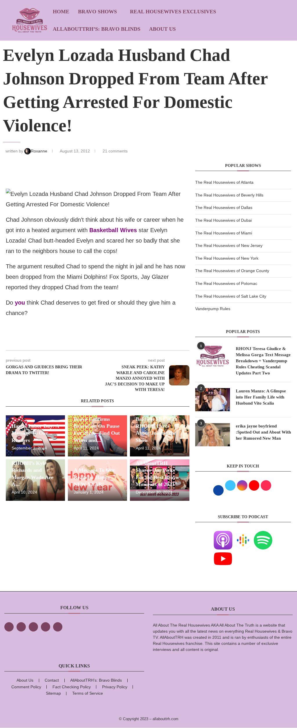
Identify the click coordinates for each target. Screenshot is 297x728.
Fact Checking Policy (71, 687)
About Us (162, 29)
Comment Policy (26, 687)
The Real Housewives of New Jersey (228, 245)
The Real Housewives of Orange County (232, 270)
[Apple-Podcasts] (223, 534)
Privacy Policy (114, 687)
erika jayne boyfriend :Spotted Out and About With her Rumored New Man (263, 432)
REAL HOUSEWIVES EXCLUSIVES (173, 11)
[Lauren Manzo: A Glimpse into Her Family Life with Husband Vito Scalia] (212, 399)
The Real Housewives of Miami (223, 233)
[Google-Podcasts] (243, 534)
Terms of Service (87, 693)
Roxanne (39, 151)
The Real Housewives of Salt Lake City (230, 296)
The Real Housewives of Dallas (223, 207)
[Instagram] (33, 626)
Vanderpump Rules (212, 308)
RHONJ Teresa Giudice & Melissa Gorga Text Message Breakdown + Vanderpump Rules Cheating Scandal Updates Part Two (263, 360)
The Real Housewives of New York (226, 258)
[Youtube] (223, 553)
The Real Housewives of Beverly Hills (229, 195)
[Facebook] (9, 626)
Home (61, 11)
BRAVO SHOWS (97, 11)
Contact (52, 680)
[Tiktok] (45, 626)
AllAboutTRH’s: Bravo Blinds (96, 29)
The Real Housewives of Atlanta (224, 182)
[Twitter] (21, 626)
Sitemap (53, 693)
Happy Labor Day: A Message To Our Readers (35, 433)
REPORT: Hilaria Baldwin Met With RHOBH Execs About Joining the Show (157, 426)
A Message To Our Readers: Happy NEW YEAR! (94, 477)
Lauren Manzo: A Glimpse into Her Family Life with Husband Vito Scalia (261, 397)
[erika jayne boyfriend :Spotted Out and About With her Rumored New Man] (212, 434)
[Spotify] (263, 534)
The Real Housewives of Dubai (223, 220)
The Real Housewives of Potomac (226, 283)
